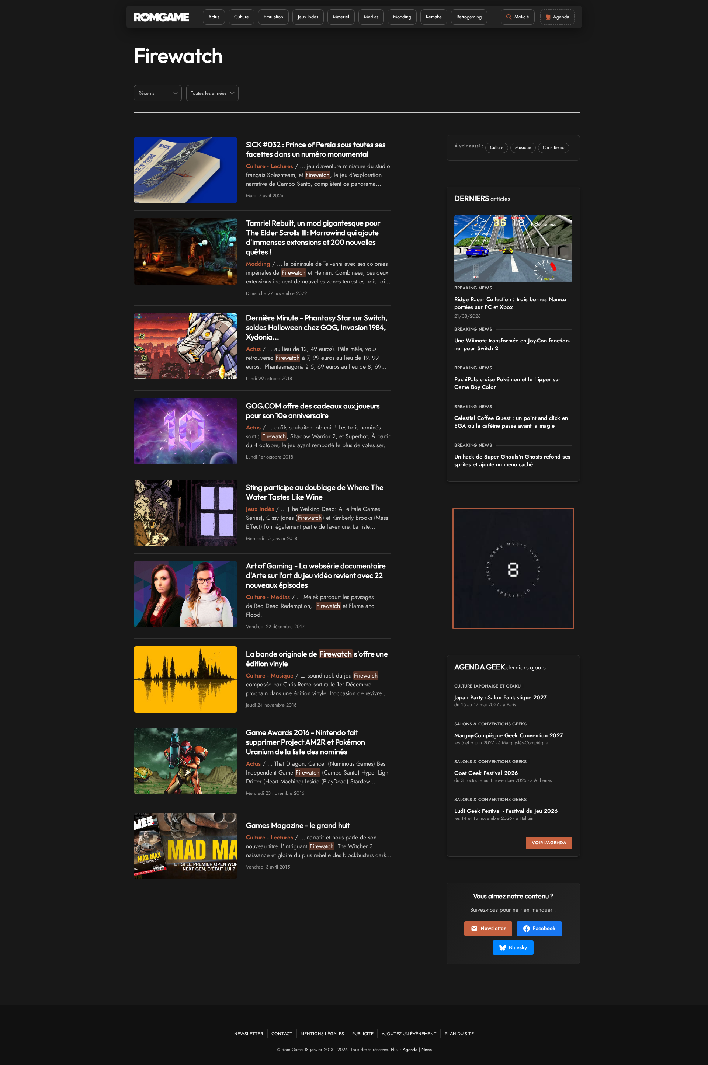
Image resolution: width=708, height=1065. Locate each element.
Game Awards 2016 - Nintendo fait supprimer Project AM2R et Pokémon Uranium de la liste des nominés (305, 742)
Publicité (363, 1033)
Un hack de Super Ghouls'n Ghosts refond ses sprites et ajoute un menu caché (512, 461)
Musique (523, 147)
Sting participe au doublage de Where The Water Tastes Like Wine (315, 492)
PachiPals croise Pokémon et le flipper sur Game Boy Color (507, 383)
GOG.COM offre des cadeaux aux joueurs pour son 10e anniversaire (313, 410)
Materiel (341, 16)
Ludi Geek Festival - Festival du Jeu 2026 (506, 811)
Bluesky (518, 947)
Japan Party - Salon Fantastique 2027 (500, 697)
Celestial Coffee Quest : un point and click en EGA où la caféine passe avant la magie (511, 422)
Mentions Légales (322, 1033)
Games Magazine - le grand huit (298, 825)
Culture (241, 16)
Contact (281, 1033)
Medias (371, 16)
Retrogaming (469, 16)
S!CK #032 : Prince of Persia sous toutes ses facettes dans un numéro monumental (316, 149)
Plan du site (459, 1033)
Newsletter (493, 928)
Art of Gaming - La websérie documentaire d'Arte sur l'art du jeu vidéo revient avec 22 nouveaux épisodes (316, 575)
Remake (434, 16)
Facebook (544, 928)
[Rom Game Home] (161, 17)
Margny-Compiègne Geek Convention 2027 (508, 735)
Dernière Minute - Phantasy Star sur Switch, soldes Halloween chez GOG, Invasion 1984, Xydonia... (317, 327)
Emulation (273, 16)
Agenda (410, 1049)
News (426, 1049)
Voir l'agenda (549, 842)
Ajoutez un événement (409, 1033)
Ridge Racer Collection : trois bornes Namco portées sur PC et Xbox (510, 303)
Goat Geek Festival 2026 (486, 773)
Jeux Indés (308, 16)
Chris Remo (554, 147)
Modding (402, 16)
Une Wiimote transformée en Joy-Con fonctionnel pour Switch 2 (512, 344)
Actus (213, 16)
